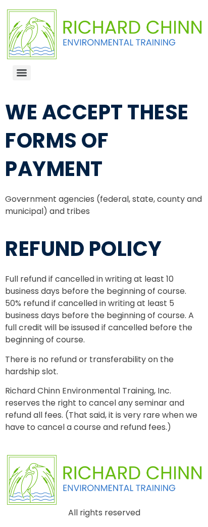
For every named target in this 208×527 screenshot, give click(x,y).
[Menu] (22, 72)
